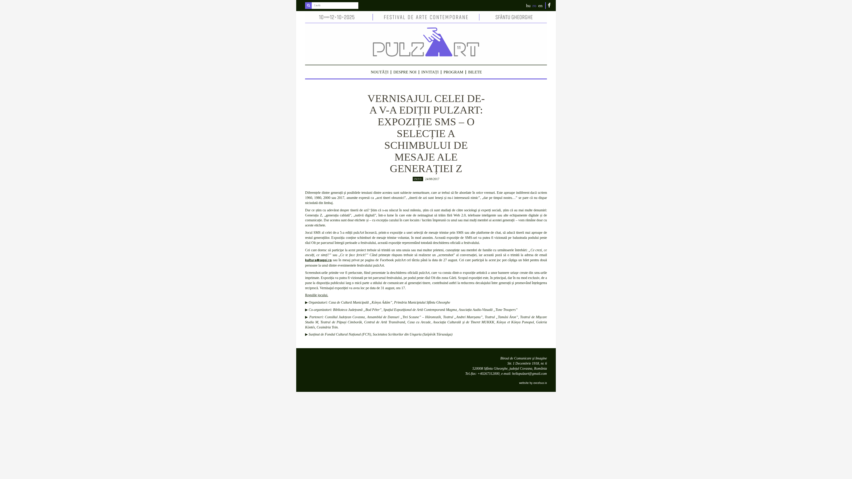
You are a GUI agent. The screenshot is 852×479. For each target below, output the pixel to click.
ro (534, 5)
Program (453, 72)
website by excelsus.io (533, 383)
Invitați (430, 72)
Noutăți (380, 72)
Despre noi (404, 72)
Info (418, 179)
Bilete (475, 72)
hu (528, 5)
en (540, 5)
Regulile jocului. (316, 295)
